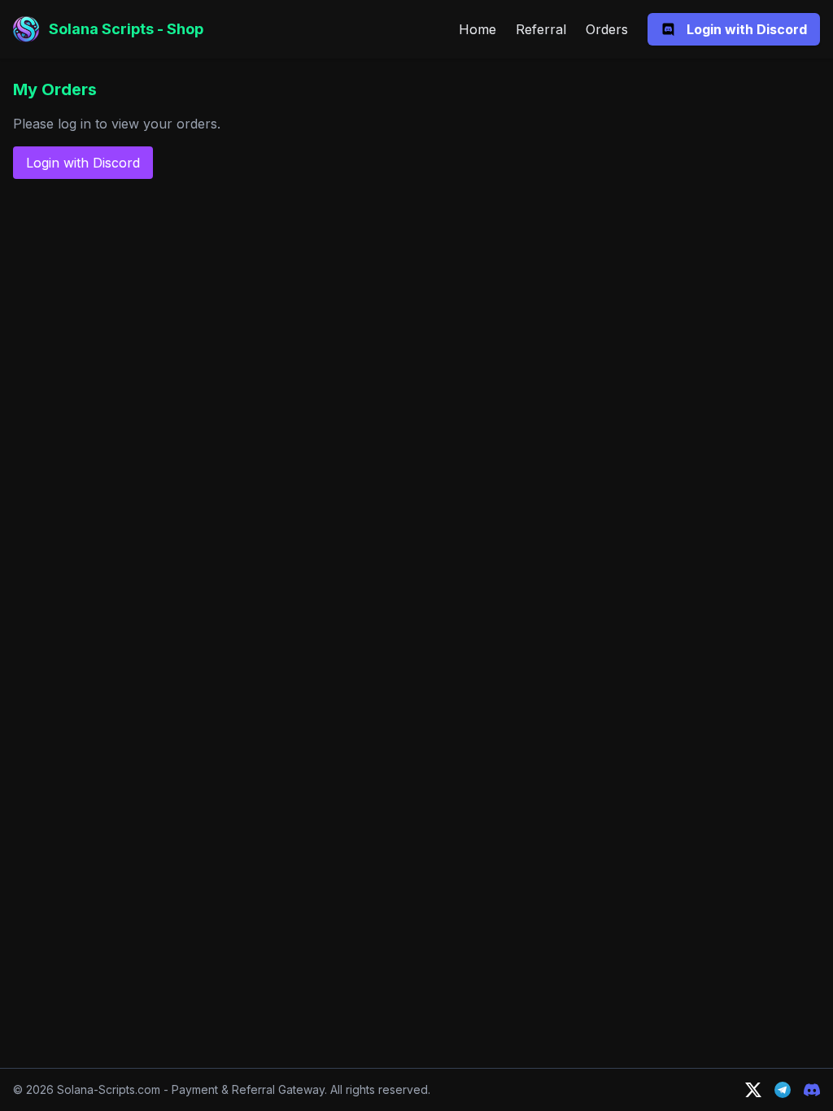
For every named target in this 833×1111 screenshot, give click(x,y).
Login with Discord (83, 163)
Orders (607, 29)
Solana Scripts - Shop (126, 28)
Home (477, 29)
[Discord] (812, 1090)
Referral (541, 29)
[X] (753, 1090)
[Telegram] (782, 1090)
